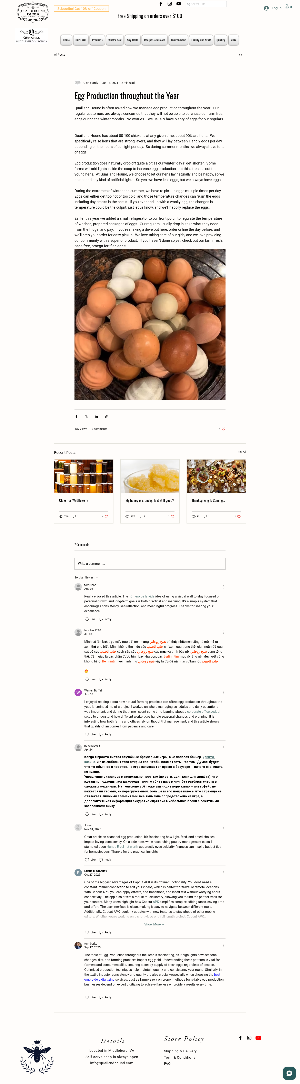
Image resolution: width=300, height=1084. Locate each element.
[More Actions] (223, 586)
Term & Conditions (180, 1057)
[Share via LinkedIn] (96, 416)
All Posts (59, 54)
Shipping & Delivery (180, 1051)
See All (242, 451)
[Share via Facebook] (76, 416)
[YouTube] (178, 4)
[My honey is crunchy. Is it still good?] (150, 476)
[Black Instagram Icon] (169, 4)
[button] (289, 6)
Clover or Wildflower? (74, 500)
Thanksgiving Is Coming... (208, 500)
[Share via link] (106, 416)
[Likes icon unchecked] (87, 619)
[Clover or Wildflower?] (83, 476)
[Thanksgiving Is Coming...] (216, 476)
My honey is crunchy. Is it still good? (150, 500)
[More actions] (223, 82)
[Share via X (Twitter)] (86, 416)
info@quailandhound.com (111, 1063)
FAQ (167, 1064)
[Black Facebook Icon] (160, 4)
